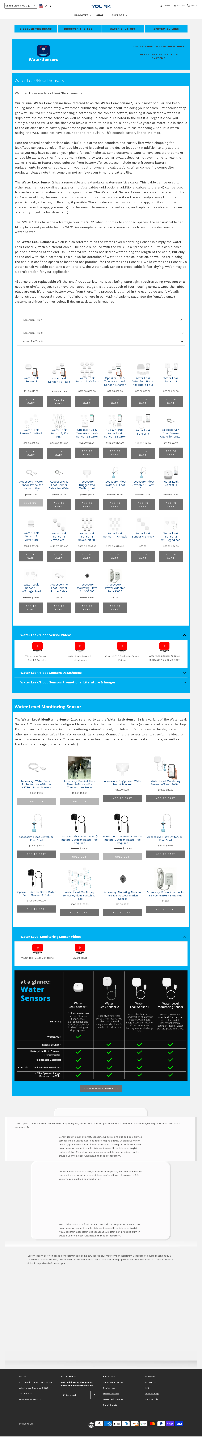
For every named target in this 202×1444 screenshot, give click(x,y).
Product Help (152, 1393)
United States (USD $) (18, 5)
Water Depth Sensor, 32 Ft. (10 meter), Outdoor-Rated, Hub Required (122, 839)
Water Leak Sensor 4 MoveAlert (31, 536)
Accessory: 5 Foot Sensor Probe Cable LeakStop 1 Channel (59, 588)
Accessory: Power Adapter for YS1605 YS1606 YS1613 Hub (115, 588)
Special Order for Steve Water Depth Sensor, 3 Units (36, 893)
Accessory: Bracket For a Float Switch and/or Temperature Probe (79, 784)
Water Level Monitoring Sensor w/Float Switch (165, 782)
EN (46, 6)
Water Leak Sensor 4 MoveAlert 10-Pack (87, 537)
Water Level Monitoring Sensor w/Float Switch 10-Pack (79, 895)
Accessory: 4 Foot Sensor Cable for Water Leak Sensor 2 (171, 433)
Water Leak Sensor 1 (31, 380)
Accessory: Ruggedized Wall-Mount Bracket (87, 485)
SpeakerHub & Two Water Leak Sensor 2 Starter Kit (87, 433)
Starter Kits (109, 1388)
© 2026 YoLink (26, 1424)
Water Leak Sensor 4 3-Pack (143, 535)
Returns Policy (152, 1399)
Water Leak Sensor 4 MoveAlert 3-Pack (59, 537)
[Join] (95, 1395)
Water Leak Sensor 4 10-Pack (115, 535)
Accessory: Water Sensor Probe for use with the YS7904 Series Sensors (31, 485)
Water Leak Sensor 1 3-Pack (59, 380)
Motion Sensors (111, 1393)
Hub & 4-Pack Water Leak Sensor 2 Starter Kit (115, 433)
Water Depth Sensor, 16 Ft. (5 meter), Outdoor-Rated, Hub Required (79, 839)
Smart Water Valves (113, 1382)
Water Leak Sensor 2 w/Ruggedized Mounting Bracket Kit (171, 537)
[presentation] (10, 31)
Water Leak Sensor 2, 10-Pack (59, 434)
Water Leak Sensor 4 (170, 483)
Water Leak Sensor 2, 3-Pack (31, 432)
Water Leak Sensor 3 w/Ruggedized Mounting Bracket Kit (31, 588)
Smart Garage (110, 1405)
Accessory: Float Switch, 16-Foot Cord (143, 485)
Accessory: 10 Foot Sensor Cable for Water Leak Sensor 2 (59, 485)
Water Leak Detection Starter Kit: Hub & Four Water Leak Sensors (143, 382)
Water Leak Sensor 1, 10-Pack (87, 380)
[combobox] (45, 6)
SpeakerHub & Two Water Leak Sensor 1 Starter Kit (115, 382)
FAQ (147, 1388)
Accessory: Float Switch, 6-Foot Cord (115, 485)
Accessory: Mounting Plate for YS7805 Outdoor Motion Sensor (87, 588)
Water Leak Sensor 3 (143, 432)
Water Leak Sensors (113, 1399)
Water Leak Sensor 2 (170, 380)
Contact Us (150, 1382)
